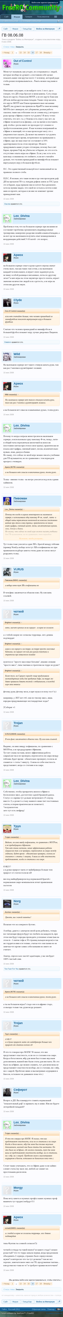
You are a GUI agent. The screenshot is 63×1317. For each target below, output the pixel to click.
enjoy (58, 39)
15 (29, 53)
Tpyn (17, 826)
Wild (17, 354)
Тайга (4, 1309)
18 (41, 53)
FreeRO (30, 1313)
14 (25, 53)
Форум (17, 17)
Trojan (18, 723)
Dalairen (7, 342)
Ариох (18, 255)
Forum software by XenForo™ (13, 1313)
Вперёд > (47, 53)
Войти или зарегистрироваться (45, 3)
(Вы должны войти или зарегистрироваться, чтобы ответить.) (35, 1280)
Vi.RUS (19, 569)
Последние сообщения (31, 21)
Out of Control (23, 60)
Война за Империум (24, 39)
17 (37, 53)
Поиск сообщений (10, 21)
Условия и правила (54, 1313)
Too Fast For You (11, 969)
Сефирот (20, 1089)
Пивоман (20, 498)
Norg (17, 901)
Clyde (18, 300)
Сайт (6, 17)
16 (33, 53)
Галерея (28, 17)
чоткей (19, 611)
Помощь (51, 1309)
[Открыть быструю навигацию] (59, 29)
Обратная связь (39, 1309)
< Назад (6, 53)
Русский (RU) (14, 1309)
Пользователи (43, 17)
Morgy (18, 1187)
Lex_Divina (22, 216)
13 (20, 53)
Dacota (7, 204)
